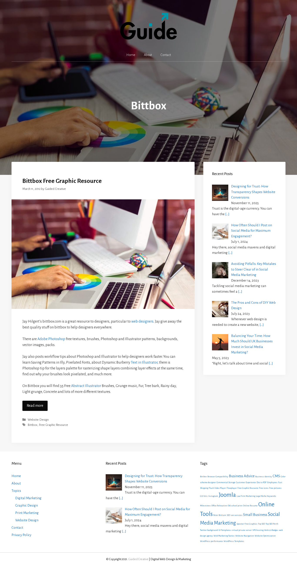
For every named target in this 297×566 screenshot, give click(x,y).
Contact (165, 55)
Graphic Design (26, 505)
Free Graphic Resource (53, 425)
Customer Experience (246, 482)
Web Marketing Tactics (224, 536)
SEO (228, 515)
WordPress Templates (234, 541)
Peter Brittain (219, 515)
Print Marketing (27, 513)
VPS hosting (258, 530)
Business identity (263, 476)
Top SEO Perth (272, 524)
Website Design (38, 420)
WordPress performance (211, 541)
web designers (142, 321)
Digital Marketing (28, 498)
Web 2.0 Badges (271, 530)
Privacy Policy (21, 535)
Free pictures (275, 488)
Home (130, 55)
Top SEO (261, 524)
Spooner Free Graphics (247, 524)
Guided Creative (138, 559)
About (148, 55)
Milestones (205, 505)
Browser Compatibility (217, 476)
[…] (227, 214)
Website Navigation (244, 536)
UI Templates (225, 530)
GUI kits (204, 496)
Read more (35, 406)
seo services (236, 515)
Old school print (235, 505)
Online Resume (250, 505)
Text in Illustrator (144, 362)
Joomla (227, 495)
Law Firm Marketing (246, 496)
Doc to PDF (262, 482)
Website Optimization (265, 536)
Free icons (264, 488)
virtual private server (242, 530)
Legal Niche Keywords (266, 496)
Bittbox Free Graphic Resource (62, 181)
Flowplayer (232, 488)
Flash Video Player (217, 488)
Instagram (213, 496)
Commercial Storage (226, 482)
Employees (272, 482)
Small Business (255, 515)
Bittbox (32, 425)
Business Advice (242, 476)
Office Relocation (219, 505)
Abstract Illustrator (86, 386)
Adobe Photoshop (51, 339)
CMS (276, 476)
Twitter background (209, 530)
